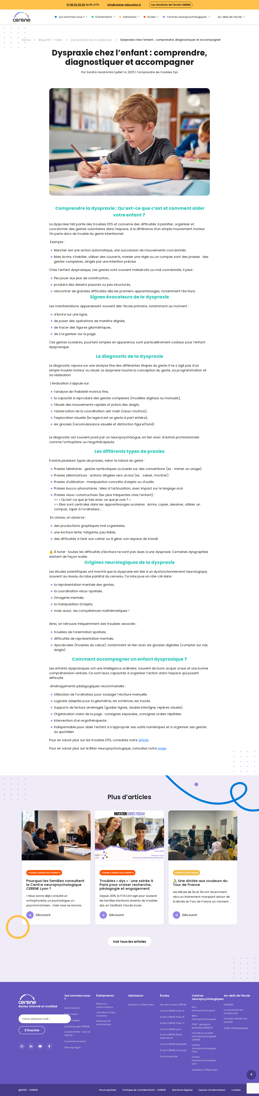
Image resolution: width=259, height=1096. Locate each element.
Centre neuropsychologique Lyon (204, 1060)
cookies (236, 1090)
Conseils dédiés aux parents (235, 1020)
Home (26, 40)
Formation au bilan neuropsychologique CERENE (204, 1036)
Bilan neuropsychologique (204, 1017)
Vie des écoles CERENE (173, 1004)
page (162, 748)
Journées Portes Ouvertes (105, 1014)
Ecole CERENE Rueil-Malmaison (171, 1036)
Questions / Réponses (141, 1004)
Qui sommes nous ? (72, 17)
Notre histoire (72, 1008)
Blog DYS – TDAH (50, 40)
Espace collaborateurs (212, 1090)
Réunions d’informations (104, 1005)
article (143, 740)
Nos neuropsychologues (203, 1008)
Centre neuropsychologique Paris (204, 1048)
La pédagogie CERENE (77, 1026)
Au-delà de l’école (230, 17)
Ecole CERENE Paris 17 (172, 1023)
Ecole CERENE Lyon (170, 1029)
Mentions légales (182, 1090)
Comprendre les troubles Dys (91, 40)
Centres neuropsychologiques (187, 17)
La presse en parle (75, 1041)
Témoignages (72, 1047)
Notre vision (71, 1014)
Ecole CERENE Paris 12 (172, 1010)
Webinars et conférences (103, 1022)
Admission (130, 17)
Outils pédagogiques (236, 1028)
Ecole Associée (169, 1056)
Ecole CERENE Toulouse (173, 1050)
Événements (103, 17)
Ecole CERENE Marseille (173, 1044)
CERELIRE (229, 1004)
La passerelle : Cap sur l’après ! (77, 1033)
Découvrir (43, 915)
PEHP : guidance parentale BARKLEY (202, 1026)
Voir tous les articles (129, 941)
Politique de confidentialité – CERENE (144, 1090)
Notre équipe (72, 1020)
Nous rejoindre (107, 1090)
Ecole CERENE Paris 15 (172, 1017)
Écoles (151, 17)
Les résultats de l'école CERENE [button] (170, 5)
